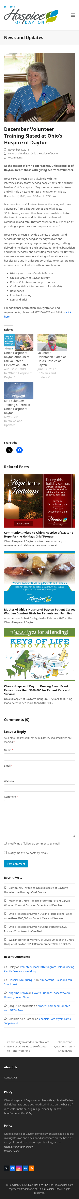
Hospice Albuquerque (22, 980)
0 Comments (15, 157)
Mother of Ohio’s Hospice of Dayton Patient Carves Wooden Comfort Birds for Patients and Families (39, 611)
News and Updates (19, 153)
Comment (11, 796)
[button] (73, 15)
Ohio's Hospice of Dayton (45, 153)
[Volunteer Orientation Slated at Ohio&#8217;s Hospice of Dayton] (52, 342)
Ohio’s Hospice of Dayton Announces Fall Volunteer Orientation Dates (17, 359)
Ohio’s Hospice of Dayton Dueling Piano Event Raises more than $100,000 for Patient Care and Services (37, 690)
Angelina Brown (18, 993)
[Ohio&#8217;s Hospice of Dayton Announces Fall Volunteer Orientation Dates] (19, 342)
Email (8, 765)
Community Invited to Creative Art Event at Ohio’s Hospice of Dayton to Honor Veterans (26, 1046)
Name (8, 750)
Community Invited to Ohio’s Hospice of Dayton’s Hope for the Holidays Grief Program (38, 534)
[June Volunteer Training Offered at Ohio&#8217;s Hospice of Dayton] (19, 390)
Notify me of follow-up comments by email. (34, 843)
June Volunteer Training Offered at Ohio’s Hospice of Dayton (17, 407)
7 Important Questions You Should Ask (63, 1046)
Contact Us (10, 1077)
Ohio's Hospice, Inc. (37, 1185)
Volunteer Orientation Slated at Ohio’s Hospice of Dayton (51, 359)
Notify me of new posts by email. (28, 853)
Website (9, 781)
